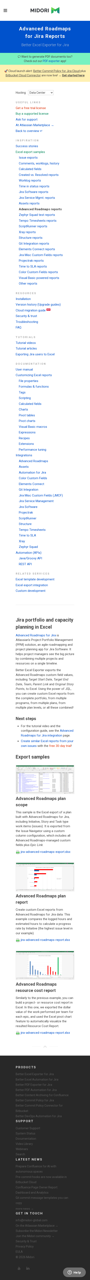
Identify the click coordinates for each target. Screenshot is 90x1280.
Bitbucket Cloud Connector (23, 75)
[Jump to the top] (45, 1046)
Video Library (24, 1144)
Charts (23, 409)
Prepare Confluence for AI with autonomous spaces (36, 1169)
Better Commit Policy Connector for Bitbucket (39, 1108)
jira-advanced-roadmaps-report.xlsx (45, 940)
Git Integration (28, 489)
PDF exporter (51, 61)
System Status (25, 1133)
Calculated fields (30, 169)
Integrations (24, 455)
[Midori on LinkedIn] (27, 1268)
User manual (24, 369)
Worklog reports (30, 180)
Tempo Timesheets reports (38, 221)
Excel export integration (32, 585)
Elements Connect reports (37, 249)
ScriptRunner (27, 518)
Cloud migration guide (31, 310)
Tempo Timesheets (32, 530)
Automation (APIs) (28, 553)
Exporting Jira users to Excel (35, 354)
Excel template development (35, 579)
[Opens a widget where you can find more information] (74, 1273)
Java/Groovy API (30, 558)
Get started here (73, 75)
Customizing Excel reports (34, 375)
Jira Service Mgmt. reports (37, 198)
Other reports (28, 283)
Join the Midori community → (35, 1236)
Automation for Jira (32, 472)
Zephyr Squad (28, 547)
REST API (25, 564)
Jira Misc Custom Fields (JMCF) (41, 495)
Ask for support (26, 119)
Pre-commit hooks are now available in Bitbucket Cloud (41, 1179)
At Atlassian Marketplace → (35, 125)
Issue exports (28, 157)
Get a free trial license (31, 108)
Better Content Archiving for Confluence (42, 1095)
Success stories (27, 146)
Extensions (26, 444)
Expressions (27, 432)
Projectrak (26, 512)
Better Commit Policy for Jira (35, 1100)
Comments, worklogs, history (39, 163)
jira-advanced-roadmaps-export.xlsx (45, 852)
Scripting (25, 398)
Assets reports (29, 203)
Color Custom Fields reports (38, 272)
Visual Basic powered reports (39, 278)
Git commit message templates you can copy (42, 1200)
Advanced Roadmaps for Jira (36, 635)
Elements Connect (31, 484)
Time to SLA (27, 535)
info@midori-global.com (32, 1220)
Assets (24, 467)
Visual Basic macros (33, 427)
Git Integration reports (34, 243)
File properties (28, 381)
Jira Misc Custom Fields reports (41, 255)
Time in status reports (34, 186)
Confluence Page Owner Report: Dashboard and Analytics (37, 1190)
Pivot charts (27, 421)
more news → (25, 1208)
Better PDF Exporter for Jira (34, 1084)
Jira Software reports (33, 192)
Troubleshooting (27, 322)
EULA (19, 1251)
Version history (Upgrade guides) (38, 304)
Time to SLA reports (33, 266)
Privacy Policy (25, 1246)
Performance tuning (32, 450)
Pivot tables (27, 415)
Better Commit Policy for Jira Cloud (56, 71)
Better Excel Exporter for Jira (35, 1074)
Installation (23, 299)
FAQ (18, 327)
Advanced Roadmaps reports (40, 209)
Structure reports (30, 238)
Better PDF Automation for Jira (36, 1090)
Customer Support (28, 1128)
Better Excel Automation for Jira (37, 1079)
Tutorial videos (26, 343)
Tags (22, 392)
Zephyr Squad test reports (37, 215)
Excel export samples (30, 152)
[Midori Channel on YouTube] (19, 1268)
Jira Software (28, 507)
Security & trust (26, 316)
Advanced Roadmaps (33, 461)
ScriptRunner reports (33, 226)
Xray (22, 541)
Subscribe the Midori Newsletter (37, 1231)
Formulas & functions (34, 386)
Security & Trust (26, 1241)
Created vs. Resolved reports (39, 175)
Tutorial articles (26, 348)
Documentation (26, 1138)
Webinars (22, 1149)
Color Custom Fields (33, 478)
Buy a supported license (32, 114)
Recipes (24, 438)
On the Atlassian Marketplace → (37, 1225)
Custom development (30, 591)
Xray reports (27, 232)
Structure (25, 524)
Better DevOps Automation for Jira (39, 1116)
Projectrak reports (31, 260)
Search (20, 1154)
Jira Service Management (36, 501)
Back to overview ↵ (29, 131)
